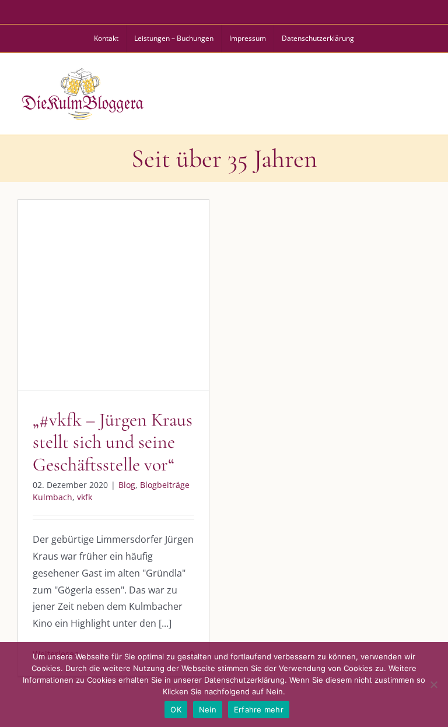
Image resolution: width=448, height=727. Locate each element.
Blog (55, 329)
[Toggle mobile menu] (423, 92)
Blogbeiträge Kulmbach (114, 329)
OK (175, 709)
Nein (207, 709)
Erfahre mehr (259, 709)
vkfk (172, 329)
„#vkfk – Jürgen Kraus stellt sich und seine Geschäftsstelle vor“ (112, 442)
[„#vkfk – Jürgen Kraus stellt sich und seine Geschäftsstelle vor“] (113, 295)
